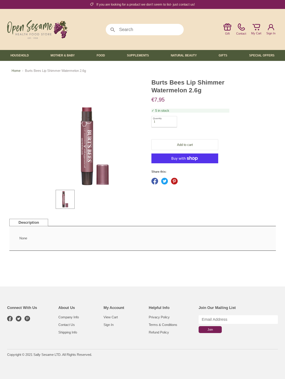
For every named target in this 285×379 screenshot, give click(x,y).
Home (16, 70)
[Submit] (112, 30)
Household (19, 55)
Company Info (68, 317)
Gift (227, 33)
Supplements (138, 55)
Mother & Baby (63, 55)
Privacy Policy (159, 317)
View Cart (111, 317)
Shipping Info (67, 332)
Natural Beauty (184, 55)
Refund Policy (159, 332)
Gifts (223, 55)
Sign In (270, 33)
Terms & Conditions (163, 325)
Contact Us (66, 325)
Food (101, 55)
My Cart (256, 33)
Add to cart (185, 145)
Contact (241, 33)
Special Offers (262, 55)
